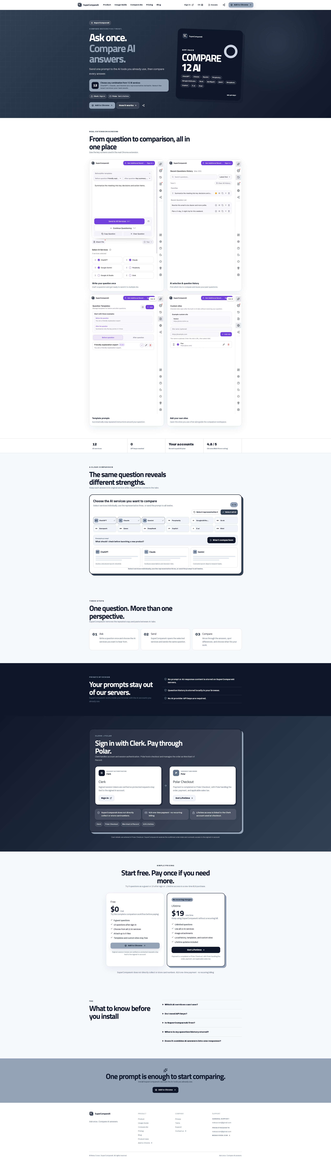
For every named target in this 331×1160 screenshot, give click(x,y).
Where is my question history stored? (187, 1032)
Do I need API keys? (176, 1013)
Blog (159, 5)
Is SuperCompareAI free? (180, 1023)
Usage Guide (121, 5)
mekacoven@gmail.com (221, 1123)
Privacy (178, 1119)
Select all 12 (230, 512)
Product (107, 5)
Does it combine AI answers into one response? (193, 1041)
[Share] (224, 4)
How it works (126, 105)
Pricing (149, 5)
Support (178, 1127)
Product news (143, 1139)
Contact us (181, 1131)
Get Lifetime (182, 798)
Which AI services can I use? (181, 1004)
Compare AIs (136, 5)
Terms (177, 1123)
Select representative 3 (207, 512)
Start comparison (223, 540)
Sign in (187, 5)
